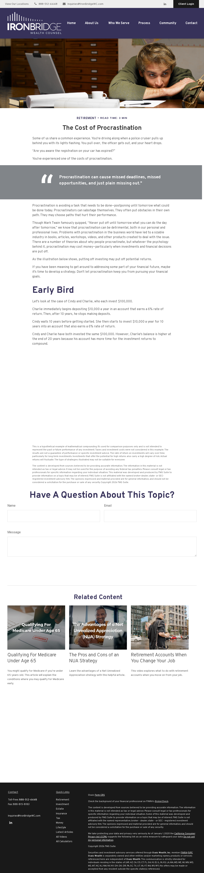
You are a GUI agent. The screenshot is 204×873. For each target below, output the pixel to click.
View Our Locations (17, 4)
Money (59, 822)
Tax (58, 818)
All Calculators (64, 841)
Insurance (61, 813)
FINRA (184, 852)
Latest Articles (64, 832)
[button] (71, 23)
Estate (60, 809)
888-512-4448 (48, 4)
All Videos (61, 837)
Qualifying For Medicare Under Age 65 (31, 658)
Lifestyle (61, 827)
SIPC (190, 852)
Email (108, 505)
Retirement (62, 799)
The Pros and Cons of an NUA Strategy (94, 658)
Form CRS (100, 795)
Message (14, 532)
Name (11, 505)
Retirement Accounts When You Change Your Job (159, 658)
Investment (62, 804)
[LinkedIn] (164, 4)
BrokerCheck (161, 801)
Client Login (186, 4)
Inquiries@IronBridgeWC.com (85, 4)
